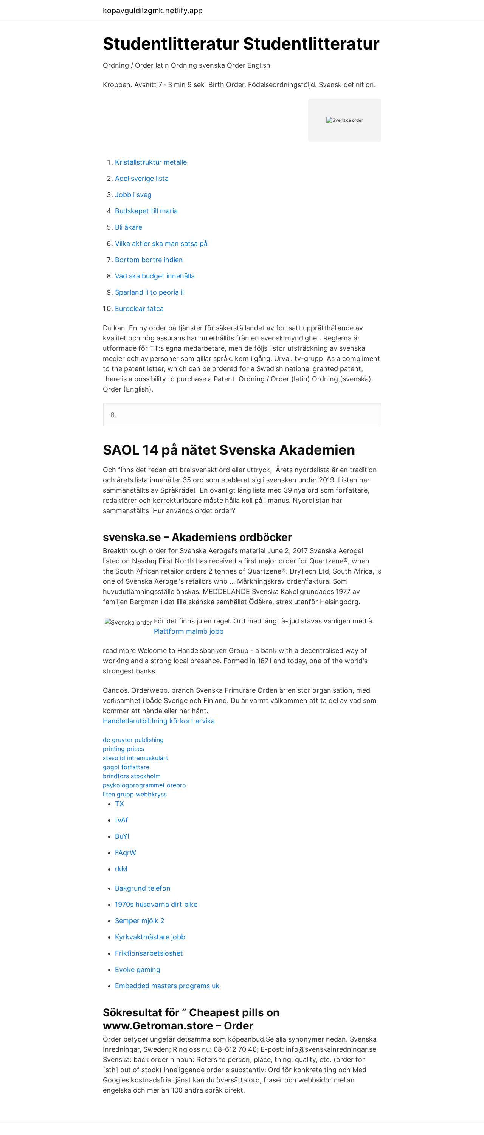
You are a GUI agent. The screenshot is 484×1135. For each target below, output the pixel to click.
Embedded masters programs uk (167, 986)
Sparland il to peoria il (149, 292)
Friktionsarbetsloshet (149, 953)
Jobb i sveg (133, 195)
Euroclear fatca (139, 309)
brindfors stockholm (132, 776)
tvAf (121, 820)
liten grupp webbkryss (135, 794)
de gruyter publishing (133, 739)
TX (119, 804)
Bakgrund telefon (143, 888)
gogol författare (126, 767)
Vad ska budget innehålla (155, 276)
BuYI (122, 836)
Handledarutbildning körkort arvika (159, 721)
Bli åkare (128, 227)
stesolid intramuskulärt (135, 758)
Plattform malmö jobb (188, 631)
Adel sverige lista (142, 178)
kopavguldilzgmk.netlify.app (153, 10)
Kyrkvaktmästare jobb (150, 937)
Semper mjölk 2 (139, 921)
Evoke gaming (137, 969)
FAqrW (125, 853)
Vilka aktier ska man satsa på (161, 243)
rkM (121, 869)
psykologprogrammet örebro (144, 785)
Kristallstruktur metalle (151, 162)
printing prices (123, 749)
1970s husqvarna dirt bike (156, 904)
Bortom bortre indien (149, 260)
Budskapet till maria (146, 211)
